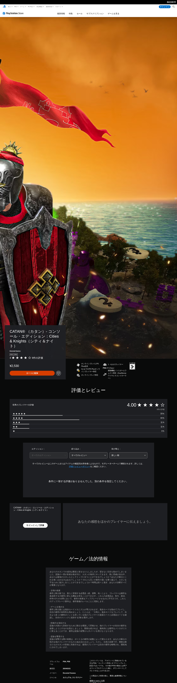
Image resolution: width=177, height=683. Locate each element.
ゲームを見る (113, 13)
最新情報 (49, 7)
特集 (71, 13)
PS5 (15, 7)
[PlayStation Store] (14, 13)
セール (79, 13)
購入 (9, 7)
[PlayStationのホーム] (4, 6)
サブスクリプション (95, 13)
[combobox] (49, 455)
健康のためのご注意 (97, 681)
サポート (58, 7)
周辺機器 (39, 7)
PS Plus (30, 7)
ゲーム (22, 7)
